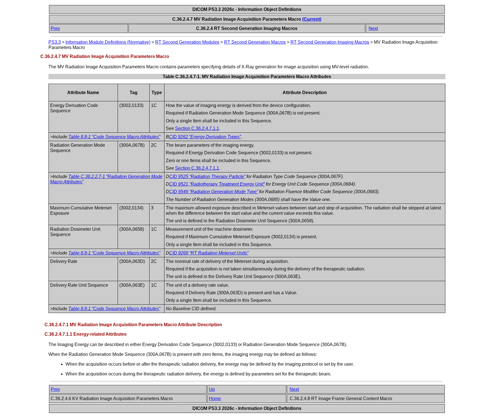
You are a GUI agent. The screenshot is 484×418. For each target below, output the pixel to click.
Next (373, 28)
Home (215, 398)
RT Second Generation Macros (255, 42)
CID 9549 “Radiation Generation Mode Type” (213, 191)
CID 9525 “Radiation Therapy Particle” (207, 176)
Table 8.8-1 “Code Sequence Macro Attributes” (114, 136)
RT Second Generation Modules (187, 42)
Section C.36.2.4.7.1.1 (197, 128)
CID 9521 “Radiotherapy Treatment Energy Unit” (217, 184)
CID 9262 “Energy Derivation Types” (205, 136)
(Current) (311, 19)
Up (212, 389)
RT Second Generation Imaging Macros (329, 42)
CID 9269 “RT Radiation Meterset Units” (208, 253)
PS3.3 (54, 42)
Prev (55, 28)
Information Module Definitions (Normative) (108, 42)
